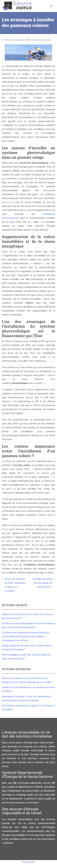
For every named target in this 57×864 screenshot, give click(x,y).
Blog (7, 40)
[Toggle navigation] (51, 6)
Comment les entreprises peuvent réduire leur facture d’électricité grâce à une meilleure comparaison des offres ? (25, 636)
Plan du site (28, 862)
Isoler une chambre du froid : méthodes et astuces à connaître (15, 585)
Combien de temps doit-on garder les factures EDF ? (42, 583)
